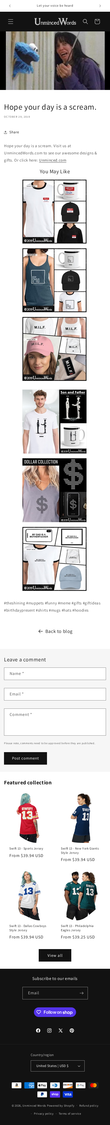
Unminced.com (52, 160)
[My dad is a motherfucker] (54, 591)
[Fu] (54, 313)
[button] (11, 21)
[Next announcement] (100, 6)
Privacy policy (44, 1113)
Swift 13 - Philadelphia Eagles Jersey (77, 928)
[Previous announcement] (10, 6)
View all (55, 955)
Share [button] (14, 132)
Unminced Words (34, 1105)
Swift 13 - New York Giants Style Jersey (80, 850)
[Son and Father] (54, 454)
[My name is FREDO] (54, 244)
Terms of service (70, 1113)
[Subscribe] (82, 993)
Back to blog (59, 631)
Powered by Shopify (60, 1105)
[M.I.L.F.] (54, 381)
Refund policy (88, 1105)
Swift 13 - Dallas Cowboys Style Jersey (27, 928)
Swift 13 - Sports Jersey (26, 848)
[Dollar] (54, 523)
